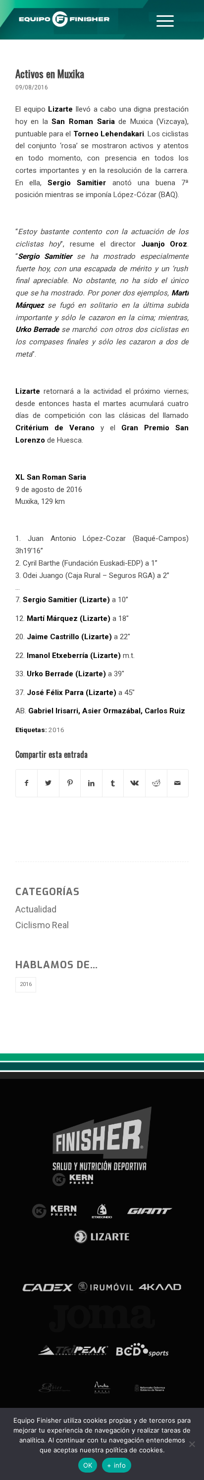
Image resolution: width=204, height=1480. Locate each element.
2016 (56, 730)
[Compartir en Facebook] (27, 783)
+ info (116, 1465)
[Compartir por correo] (178, 783)
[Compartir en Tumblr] (113, 783)
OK (88, 1465)
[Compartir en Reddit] (156, 783)
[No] (192, 1444)
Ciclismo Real (42, 925)
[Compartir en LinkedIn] (91, 783)
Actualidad (35, 909)
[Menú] (165, 20)
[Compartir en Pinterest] (70, 783)
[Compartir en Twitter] (48, 783)
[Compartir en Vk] (134, 783)
